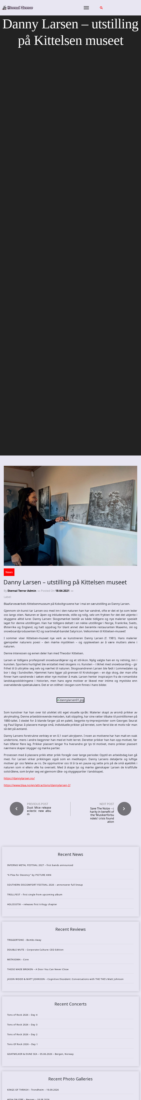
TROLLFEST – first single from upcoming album (34, 894)
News (9, 572)
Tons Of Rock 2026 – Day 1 (22, 1044)
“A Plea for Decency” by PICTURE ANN (29, 874)
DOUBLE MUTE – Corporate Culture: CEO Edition (35, 949)
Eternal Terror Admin (22, 591)
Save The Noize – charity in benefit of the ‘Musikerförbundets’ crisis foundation (102, 815)
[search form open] (101, 7)
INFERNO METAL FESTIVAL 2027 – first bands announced (40, 865)
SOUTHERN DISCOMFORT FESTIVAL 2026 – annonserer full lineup (45, 884)
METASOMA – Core (18, 959)
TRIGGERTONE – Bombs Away (24, 939)
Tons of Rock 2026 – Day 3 (22, 1024)
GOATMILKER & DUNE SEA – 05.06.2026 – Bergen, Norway (40, 1053)
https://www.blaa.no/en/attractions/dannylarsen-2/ (37, 785)
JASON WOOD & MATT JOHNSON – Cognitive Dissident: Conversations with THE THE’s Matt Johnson (65, 979)
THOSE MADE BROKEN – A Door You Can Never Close (38, 969)
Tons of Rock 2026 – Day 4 (22, 1014)
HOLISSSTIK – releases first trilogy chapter (32, 904)
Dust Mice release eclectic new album (39, 811)
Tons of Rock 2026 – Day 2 (22, 1034)
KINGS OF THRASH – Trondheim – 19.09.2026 (33, 1089)
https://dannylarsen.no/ (19, 778)
